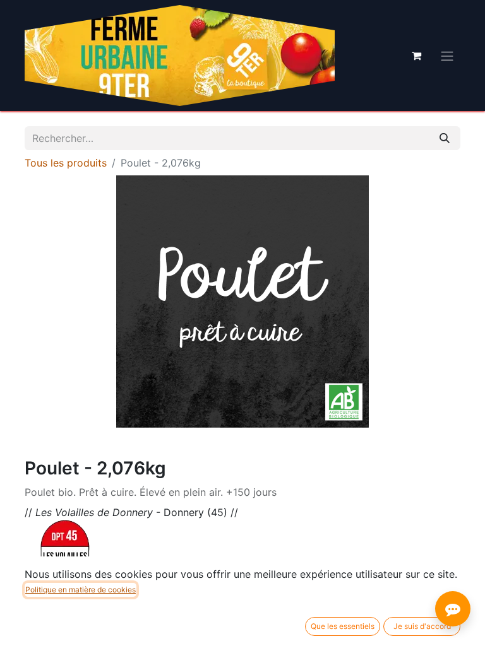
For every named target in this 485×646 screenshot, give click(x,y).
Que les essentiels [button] (342, 626)
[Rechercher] (444, 138)
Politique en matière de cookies (80, 589)
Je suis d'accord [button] (422, 626)
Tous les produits (66, 162)
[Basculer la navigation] (447, 55)
